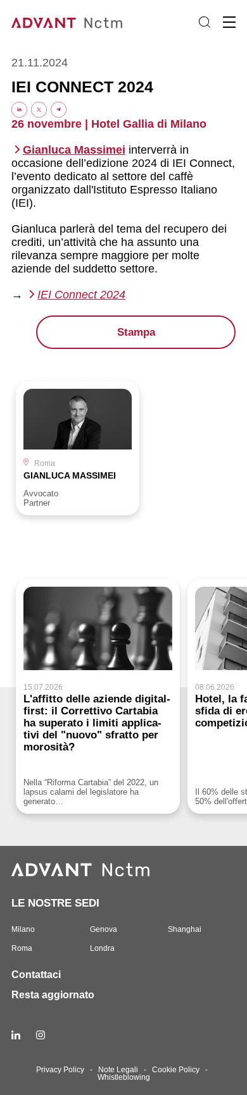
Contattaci (36, 974)
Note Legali (118, 1069)
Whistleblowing (124, 1077)
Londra (102, 948)
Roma (21, 948)
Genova (103, 929)
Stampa (136, 332)
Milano (23, 929)
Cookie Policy (176, 1069)
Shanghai (184, 929)
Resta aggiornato (52, 994)
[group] (77, 448)
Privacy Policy (60, 1069)
